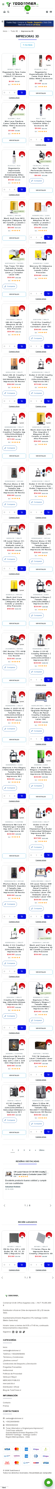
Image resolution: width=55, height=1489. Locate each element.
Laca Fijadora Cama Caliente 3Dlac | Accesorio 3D (41, 123)
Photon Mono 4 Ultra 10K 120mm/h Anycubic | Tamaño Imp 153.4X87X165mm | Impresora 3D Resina (14, 888)
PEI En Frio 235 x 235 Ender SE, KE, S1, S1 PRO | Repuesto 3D (14, 1251)
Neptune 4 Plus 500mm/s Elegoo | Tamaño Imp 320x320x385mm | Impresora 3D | (40, 1004)
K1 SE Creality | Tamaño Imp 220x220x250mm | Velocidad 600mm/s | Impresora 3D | (14, 1107)
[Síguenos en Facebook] (17, 1332)
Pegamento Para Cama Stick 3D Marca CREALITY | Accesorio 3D (14, 75)
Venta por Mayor (10, 1377)
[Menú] (3, 4)
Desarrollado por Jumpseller (40, 1473)
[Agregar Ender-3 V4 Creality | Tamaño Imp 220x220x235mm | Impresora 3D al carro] (21, 971)
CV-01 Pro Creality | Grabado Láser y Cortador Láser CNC (40, 324)
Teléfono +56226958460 (14, 1354)
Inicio (5, 31)
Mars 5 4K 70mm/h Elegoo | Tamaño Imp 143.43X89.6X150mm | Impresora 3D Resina (41, 770)
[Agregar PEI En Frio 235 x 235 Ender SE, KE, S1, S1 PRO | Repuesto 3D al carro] (21, 1264)
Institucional (8, 1370)
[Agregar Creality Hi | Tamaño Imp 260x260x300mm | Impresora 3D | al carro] (21, 1027)
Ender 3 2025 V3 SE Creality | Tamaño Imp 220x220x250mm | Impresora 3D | (14, 433)
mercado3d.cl (9, 1383)
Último (41, 1150)
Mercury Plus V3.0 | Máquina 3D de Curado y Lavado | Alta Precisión (41, 221)
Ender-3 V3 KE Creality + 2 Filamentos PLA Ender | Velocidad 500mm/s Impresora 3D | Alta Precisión (41, 830)
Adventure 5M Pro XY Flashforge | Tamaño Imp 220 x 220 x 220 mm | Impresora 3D (14, 1059)
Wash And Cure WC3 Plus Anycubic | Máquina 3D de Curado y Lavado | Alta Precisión (40, 434)
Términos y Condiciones (13, 1357)
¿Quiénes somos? (10, 1360)
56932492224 (12, 1425)
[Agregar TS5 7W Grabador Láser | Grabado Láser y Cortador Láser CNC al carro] (48, 1074)
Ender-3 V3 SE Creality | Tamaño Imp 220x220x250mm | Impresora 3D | (41, 378)
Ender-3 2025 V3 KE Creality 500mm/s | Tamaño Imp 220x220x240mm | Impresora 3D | (14, 712)
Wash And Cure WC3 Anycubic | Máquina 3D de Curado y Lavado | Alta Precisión (14, 221)
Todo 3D (14, 31)
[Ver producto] (8, 1174)
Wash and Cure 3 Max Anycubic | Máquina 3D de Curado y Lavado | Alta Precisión (40, 948)
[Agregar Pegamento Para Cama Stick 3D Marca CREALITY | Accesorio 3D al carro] (21, 92)
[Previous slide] (5, 1205)
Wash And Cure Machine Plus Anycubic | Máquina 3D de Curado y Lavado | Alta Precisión (14, 601)
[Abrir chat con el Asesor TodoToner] (48, 1482)
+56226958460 (12, 1422)
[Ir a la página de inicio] (22, 4)
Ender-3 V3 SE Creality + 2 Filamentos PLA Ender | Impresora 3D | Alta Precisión (41, 487)
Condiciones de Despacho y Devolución (20, 1364)
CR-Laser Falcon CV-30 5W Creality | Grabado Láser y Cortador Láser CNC (14, 544)
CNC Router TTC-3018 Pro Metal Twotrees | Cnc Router (14, 653)
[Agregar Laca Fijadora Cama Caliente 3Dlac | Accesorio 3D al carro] (48, 139)
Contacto (7, 1403)
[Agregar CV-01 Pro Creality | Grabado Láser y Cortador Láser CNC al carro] (48, 346)
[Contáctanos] (51, 11)
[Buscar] (8, 11)
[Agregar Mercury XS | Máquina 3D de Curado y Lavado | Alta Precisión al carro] (48, 293)
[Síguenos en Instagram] (13, 1332)
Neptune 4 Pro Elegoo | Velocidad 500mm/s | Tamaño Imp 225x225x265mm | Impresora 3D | (14, 772)
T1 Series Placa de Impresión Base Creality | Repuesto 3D (41, 1251)
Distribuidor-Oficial (11, 1387)
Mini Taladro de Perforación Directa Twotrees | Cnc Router (40, 170)
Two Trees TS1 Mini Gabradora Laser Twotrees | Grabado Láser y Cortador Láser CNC (14, 270)
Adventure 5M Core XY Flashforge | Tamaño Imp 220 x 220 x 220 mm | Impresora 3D (14, 828)
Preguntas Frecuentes (12, 1367)
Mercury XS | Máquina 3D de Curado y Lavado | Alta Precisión (41, 269)
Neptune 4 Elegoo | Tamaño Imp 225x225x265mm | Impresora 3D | (41, 600)
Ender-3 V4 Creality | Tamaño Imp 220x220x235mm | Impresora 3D (14, 948)
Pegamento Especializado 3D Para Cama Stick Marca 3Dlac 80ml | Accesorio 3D (41, 76)
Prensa (6, 1406)
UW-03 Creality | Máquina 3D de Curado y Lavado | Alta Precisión (14, 325)
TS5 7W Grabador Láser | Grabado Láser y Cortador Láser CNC (40, 1058)
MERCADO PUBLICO (11, 1380)
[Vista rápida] (22, 60)
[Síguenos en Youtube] (20, 1332)
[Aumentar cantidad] (15, 92)
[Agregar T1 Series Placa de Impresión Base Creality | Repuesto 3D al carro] (48, 1264)
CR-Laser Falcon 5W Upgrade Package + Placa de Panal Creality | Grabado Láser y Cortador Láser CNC (41, 714)
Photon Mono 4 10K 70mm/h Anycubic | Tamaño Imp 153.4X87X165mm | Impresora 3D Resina (14, 488)
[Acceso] (47, 11)
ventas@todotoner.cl (11, 1350)
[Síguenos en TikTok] (24, 1332)
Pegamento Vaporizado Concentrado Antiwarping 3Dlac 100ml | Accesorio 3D (14, 172)
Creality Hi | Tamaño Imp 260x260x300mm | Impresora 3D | (14, 1002)
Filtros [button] (28, 45)
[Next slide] (50, 1205)
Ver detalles (41, 93)
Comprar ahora (14, 98)
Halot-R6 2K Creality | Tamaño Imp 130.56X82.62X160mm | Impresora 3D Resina (14, 378)
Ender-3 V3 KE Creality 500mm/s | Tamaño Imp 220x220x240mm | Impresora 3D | (41, 655)
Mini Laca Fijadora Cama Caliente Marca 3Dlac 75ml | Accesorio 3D (14, 124)
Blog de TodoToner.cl (12, 1390)
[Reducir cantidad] (4, 92)
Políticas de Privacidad (12, 1374)
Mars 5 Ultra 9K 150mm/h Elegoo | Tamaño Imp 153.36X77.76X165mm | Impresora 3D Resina (41, 1107)
